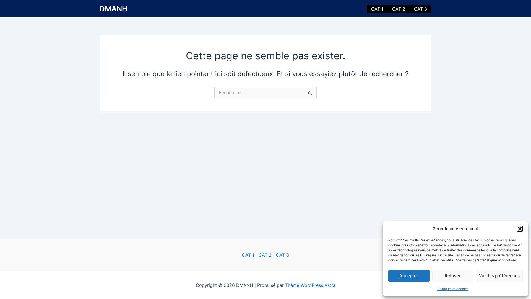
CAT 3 (420, 9)
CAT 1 (377, 9)
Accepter (408, 275)
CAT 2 (398, 9)
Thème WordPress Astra (310, 285)
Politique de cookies (452, 289)
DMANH (113, 8)
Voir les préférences (499, 275)
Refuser (452, 275)
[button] (520, 228)
